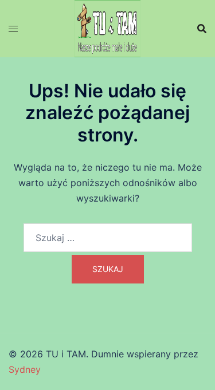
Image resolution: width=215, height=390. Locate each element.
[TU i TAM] (107, 27)
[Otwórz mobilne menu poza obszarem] (13, 29)
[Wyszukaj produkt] (201, 28)
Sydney (25, 369)
